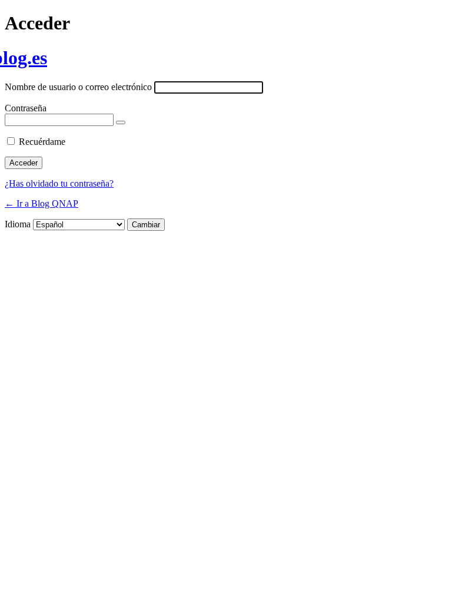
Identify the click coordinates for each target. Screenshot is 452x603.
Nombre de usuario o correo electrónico (78, 87)
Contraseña (25, 108)
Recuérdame (42, 142)
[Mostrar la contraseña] (120, 122)
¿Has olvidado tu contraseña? (59, 183)
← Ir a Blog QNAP (41, 203)
